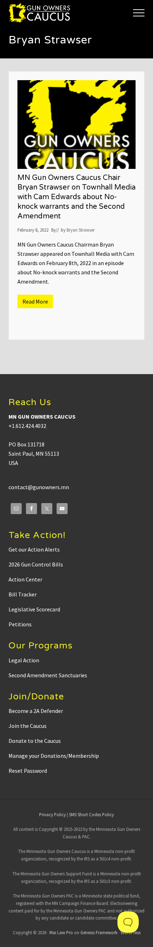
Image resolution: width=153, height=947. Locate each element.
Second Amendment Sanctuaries (48, 675)
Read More (37, 303)
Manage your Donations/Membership (54, 755)
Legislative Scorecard (34, 609)
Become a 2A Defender (36, 710)
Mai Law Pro (61, 932)
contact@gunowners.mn (39, 487)
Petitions (20, 624)
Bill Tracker (23, 594)
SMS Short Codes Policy (91, 814)
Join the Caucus (28, 725)
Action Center (25, 579)
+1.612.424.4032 (27, 425)
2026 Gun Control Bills (36, 564)
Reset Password (28, 770)
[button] (138, 13)
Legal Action (24, 660)
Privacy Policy (52, 814)
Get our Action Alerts (34, 549)
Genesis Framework (98, 932)
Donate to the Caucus (35, 740)
